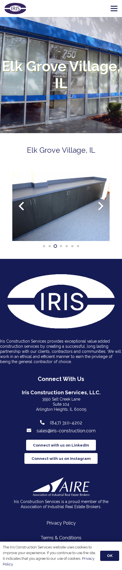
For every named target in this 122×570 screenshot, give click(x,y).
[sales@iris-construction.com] (31, 431)
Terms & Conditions (61, 537)
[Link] (15, 8)
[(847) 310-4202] (45, 423)
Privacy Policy (61, 523)
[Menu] (114, 8)
